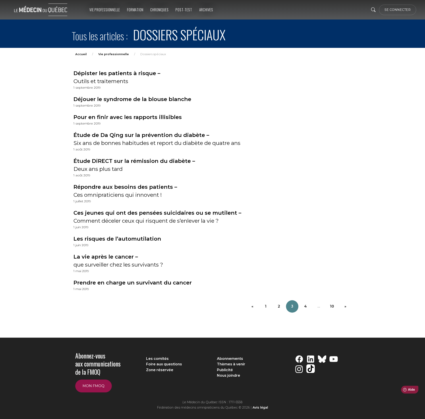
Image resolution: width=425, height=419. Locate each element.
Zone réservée (159, 370)
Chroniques (159, 9)
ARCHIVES (206, 9)
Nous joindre (228, 375)
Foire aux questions (164, 364)
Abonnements (230, 359)
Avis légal (260, 407)
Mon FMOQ (93, 386)
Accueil (81, 54)
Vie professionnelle (104, 9)
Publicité (225, 370)
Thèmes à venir (231, 364)
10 (332, 306)
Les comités (157, 359)
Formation (135, 9)
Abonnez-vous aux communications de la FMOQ (98, 363)
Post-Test (184, 9)
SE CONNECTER (397, 10)
